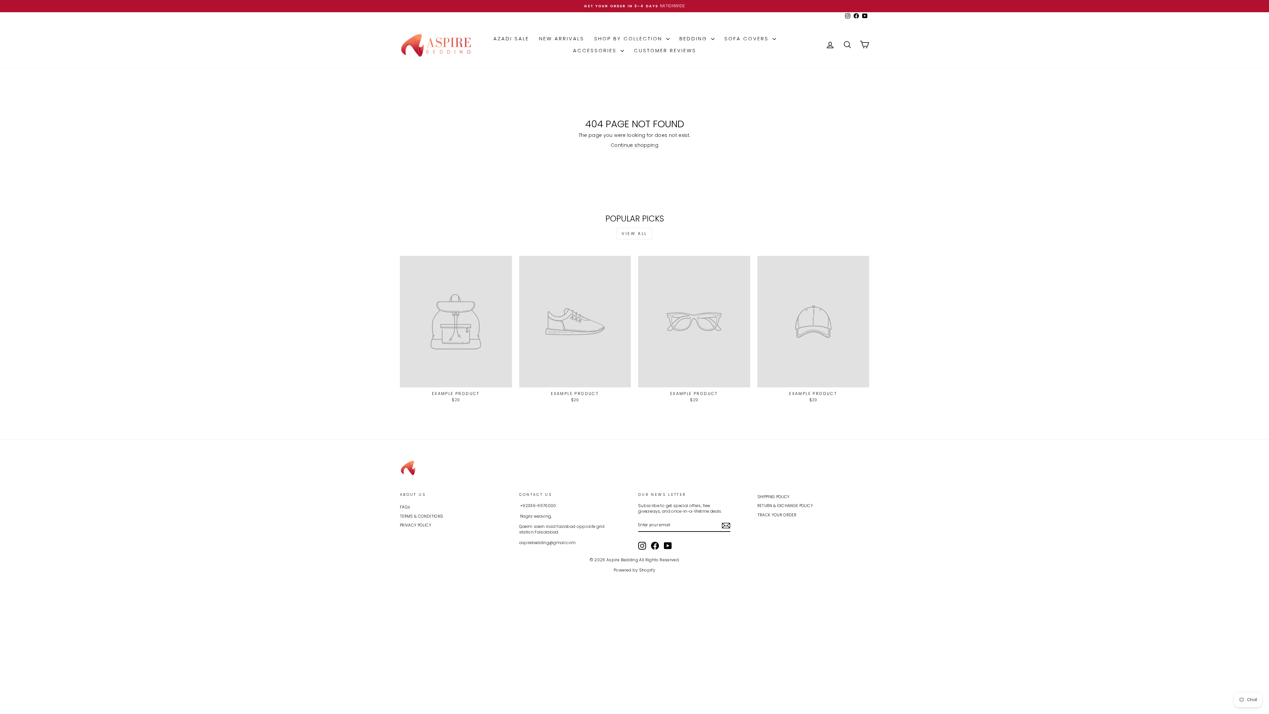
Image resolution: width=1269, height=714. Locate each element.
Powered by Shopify (634, 570)
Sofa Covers (747, 38)
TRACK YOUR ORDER (777, 515)
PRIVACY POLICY (415, 525)
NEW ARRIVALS (561, 38)
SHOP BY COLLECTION (629, 38)
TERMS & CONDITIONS (421, 516)
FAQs (405, 507)
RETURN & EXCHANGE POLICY (785, 505)
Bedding (694, 38)
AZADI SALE (511, 38)
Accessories (596, 50)
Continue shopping (634, 145)
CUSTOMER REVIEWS (665, 50)
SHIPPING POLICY (773, 496)
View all (634, 233)
